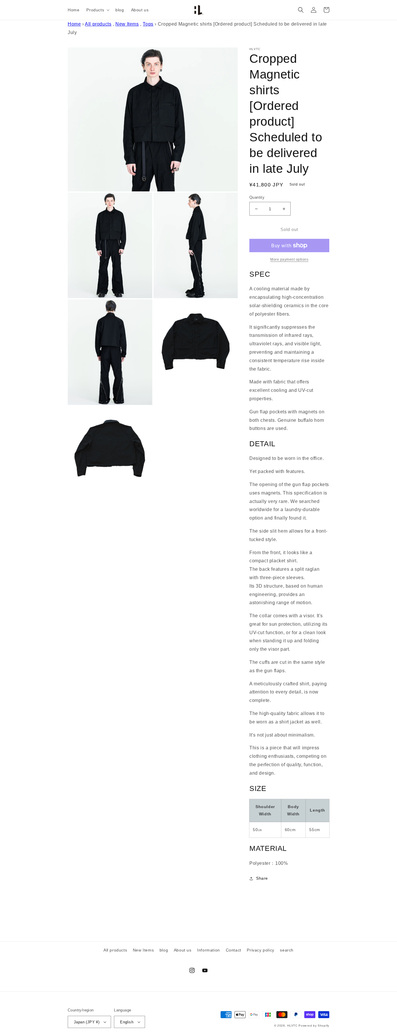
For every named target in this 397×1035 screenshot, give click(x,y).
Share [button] (262, 878)
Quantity (256, 197)
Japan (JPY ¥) (86, 1022)
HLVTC (292, 1025)
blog (164, 950)
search (287, 950)
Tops (148, 24)
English (126, 1022)
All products (98, 24)
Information (208, 950)
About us (183, 950)
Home (74, 24)
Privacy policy (260, 950)
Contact (233, 950)
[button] (97, 10)
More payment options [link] (289, 259)
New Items (127, 24)
